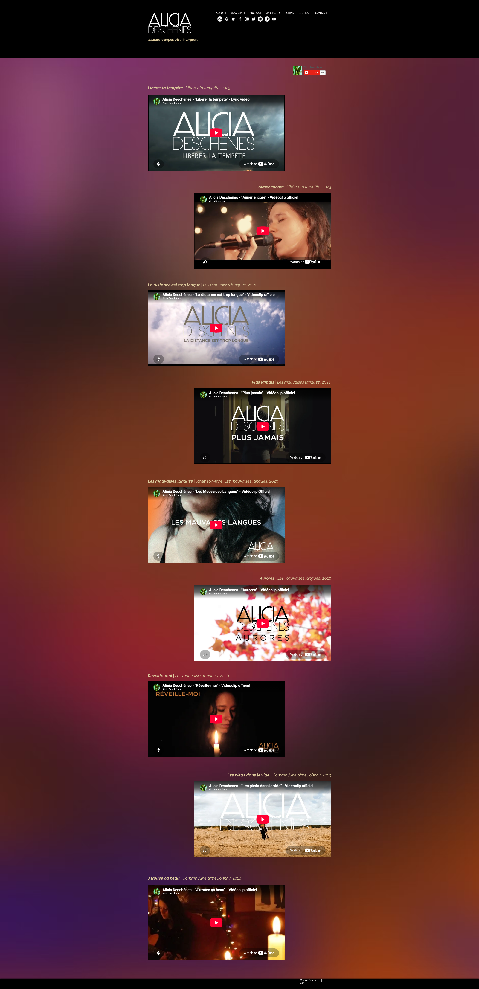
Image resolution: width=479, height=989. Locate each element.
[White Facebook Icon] (240, 19)
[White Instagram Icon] (246, 19)
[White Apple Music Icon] (233, 19)
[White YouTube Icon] (273, 19)
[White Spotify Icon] (226, 19)
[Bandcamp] (219, 19)
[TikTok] (267, 19)
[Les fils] (260, 19)
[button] (289, 12)
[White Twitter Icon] (253, 19)
